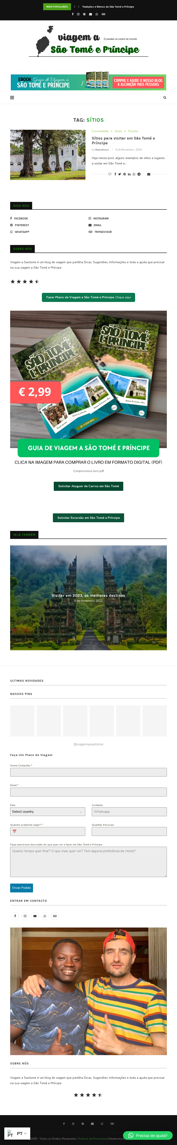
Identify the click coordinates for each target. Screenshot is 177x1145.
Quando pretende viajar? (26, 825)
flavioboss (102, 149)
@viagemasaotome (88, 744)
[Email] (90, 14)
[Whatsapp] (97, 14)
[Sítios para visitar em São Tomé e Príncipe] (47, 155)
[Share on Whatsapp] (134, 174)
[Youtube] (35, 916)
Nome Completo (21, 765)
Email (14, 785)
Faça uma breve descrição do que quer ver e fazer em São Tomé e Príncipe (56, 844)
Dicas (118, 131)
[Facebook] (72, 14)
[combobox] (47, 811)
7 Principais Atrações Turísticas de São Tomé (109, 6)
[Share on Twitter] (119, 174)
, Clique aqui (88, 297)
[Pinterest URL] (22, 721)
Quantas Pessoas (103, 825)
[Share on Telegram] (139, 174)
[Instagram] (78, 14)
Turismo (133, 131)
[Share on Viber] (144, 174)
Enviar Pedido (21, 888)
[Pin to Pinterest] (124, 174)
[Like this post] (109, 174)
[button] (148, 1135)
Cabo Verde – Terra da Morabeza (88, 595)
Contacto (97, 805)
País (13, 805)
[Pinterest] (84, 14)
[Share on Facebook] (115, 174)
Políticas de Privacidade (92, 1138)
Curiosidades (100, 131)
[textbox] (43, 812)
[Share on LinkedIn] (129, 174)
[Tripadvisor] (103, 14)
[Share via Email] (148, 174)
